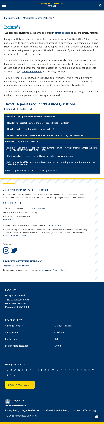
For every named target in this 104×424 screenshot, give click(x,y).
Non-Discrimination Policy (55, 410)
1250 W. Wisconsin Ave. (17, 299)
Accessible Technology (84, 410)
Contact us (11, 338)
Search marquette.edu (17, 345)
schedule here (55, 225)
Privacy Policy (12, 410)
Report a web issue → (20, 384)
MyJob (57, 345)
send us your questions (36, 208)
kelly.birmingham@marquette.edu (52, 270)
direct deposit (62, 32)
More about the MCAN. (20, 235)
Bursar (52, 6)
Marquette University (52, 3)
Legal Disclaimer (30, 410)
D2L (56, 338)
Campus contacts (14, 325)
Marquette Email (63, 325)
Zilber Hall (7, 219)
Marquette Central (32, 17)
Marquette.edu (12, 17)
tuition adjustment (32, 71)
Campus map (12, 332)
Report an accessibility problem (16, 266)
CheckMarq (60, 332)
